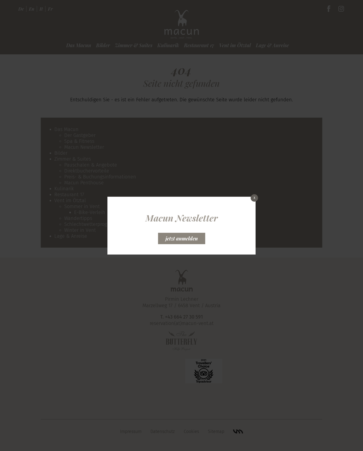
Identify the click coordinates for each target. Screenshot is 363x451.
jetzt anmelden (181, 238)
